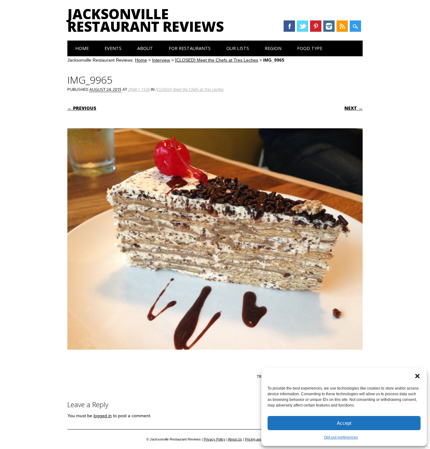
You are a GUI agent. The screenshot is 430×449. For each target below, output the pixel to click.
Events (113, 48)
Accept (344, 423)
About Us (235, 439)
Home (82, 48)
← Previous (81, 108)
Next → (353, 108)
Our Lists (237, 48)
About (145, 48)
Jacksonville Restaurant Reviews (145, 20)
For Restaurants (190, 48)
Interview (161, 60)
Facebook (289, 26)
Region (273, 48)
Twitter (302, 26)
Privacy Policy (214, 439)
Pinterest (315, 26)
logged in (102, 415)
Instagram (329, 26)
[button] (417, 376)
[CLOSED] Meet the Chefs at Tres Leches (216, 60)
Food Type (309, 48)
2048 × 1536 (139, 89)
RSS (342, 26)
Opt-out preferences (341, 437)
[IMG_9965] (215, 355)
